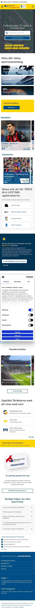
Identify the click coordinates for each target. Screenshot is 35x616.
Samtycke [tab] (6, 281)
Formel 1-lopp (15, 205)
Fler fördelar (4, 549)
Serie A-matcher (16, 225)
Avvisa (17, 339)
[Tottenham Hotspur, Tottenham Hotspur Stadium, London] (16, 370)
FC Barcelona (9, 45)
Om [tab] (29, 281)
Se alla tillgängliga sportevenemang (14, 261)
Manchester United (18, 45)
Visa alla (31, 437)
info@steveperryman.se (12, 584)
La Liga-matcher (16, 219)
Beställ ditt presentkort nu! (17, 491)
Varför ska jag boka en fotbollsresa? (12, 512)
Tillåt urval (18, 335)
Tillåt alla (17, 332)
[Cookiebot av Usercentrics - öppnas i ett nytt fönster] (26, 277)
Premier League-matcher (18, 212)
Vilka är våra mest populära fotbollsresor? (13, 507)
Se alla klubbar (17, 391)
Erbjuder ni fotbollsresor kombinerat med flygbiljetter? (13, 517)
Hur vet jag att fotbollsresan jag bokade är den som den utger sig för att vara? (16, 523)
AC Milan (15, 48)
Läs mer (5, 265)
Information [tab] (17, 281)
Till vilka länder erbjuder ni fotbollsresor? (13, 529)
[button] (2, 6)
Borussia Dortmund (24, 48)
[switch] (30, 315)
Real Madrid (8, 48)
